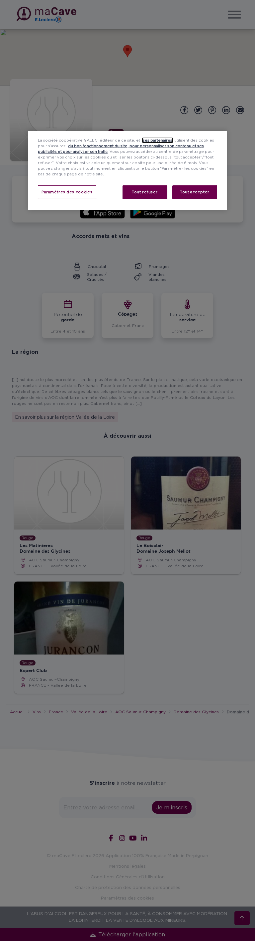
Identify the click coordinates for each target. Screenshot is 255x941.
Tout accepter (194, 192)
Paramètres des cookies (67, 192)
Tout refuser (145, 192)
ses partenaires (157, 140)
